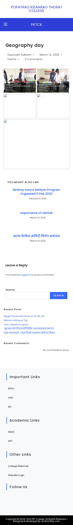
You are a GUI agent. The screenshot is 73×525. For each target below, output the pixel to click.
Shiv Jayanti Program (16, 324)
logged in (25, 274)
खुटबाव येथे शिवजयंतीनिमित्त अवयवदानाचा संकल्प (29, 328)
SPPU (11, 388)
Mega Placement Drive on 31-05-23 (24, 316)
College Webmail (18, 466)
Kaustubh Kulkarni (19, 55)
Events (12, 59)
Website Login (16, 475)
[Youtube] (44, 499)
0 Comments (34, 59)
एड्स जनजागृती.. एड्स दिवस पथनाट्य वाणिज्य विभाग (29, 333)
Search (10, 289)
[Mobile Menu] (5, 24)
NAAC (11, 432)
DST (10, 441)
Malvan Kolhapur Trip (16, 320)
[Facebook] (22, 499)
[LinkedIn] (33, 499)
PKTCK (36, 24)
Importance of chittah (36, 213)
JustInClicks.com (50, 521)
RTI (9, 407)
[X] (12, 499)
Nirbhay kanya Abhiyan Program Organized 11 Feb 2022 (36, 192)
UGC (10, 397)
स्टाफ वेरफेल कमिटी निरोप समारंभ (36, 236)
